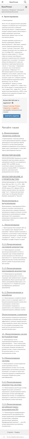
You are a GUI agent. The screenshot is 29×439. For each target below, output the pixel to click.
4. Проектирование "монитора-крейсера (11, 134)
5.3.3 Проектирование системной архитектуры (12, 245)
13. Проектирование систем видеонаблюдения (14, 335)
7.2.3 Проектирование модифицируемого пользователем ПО (12, 407)
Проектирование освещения (14, 314)
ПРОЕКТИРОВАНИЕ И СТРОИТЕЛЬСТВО (12, 177)
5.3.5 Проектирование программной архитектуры (14, 269)
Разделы (17, 432)
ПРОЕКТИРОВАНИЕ (11, 155)
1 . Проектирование (10, 224)
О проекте (10, 432)
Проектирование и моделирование (10, 201)
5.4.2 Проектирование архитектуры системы (12, 383)
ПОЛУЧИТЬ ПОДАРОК (12, 116)
